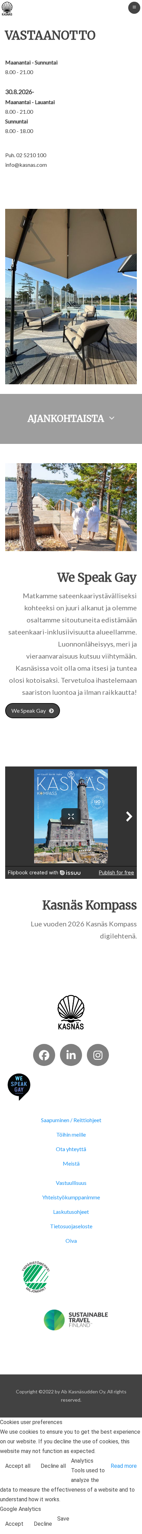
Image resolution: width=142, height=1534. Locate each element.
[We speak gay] (19, 1086)
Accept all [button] (17, 1466)
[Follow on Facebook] (44, 1055)
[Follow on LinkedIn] (71, 1055)
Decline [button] (43, 1524)
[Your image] (71, 1012)
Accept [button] (14, 1524)
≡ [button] (134, 7)
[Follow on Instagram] (98, 1055)
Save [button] (63, 1518)
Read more (124, 1466)
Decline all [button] (53, 1466)
